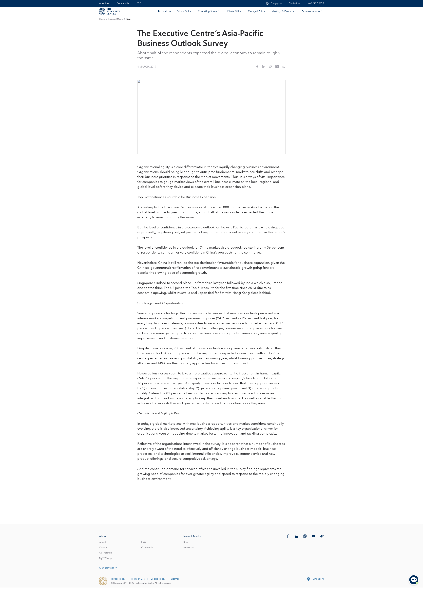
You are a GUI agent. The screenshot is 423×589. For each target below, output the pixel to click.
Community (123, 3)
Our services (106, 568)
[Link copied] (284, 66)
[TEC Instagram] (305, 536)
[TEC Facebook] (288, 536)
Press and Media (115, 19)
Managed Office (256, 11)
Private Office (234, 11)
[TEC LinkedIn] (296, 536)
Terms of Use (138, 579)
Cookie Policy (158, 579)
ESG (139, 3)
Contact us (294, 3)
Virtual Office (184, 11)
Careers (103, 548)
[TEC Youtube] (313, 536)
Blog (186, 542)
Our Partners (105, 553)
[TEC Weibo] (322, 536)
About (102, 542)
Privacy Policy (118, 579)
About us (104, 3)
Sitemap (175, 579)
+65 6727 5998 (316, 3)
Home (102, 19)
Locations (166, 11)
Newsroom (189, 548)
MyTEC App (105, 558)
